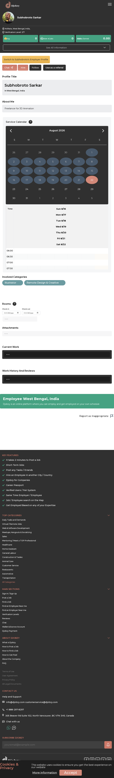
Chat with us (13, 722)
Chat (4, 623)
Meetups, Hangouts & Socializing (17, 532)
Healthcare (7, 545)
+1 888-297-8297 (15, 710)
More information (44, 772)
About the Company (11, 659)
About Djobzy (10, 638)
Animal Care (7, 561)
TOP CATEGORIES (12, 515)
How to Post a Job (10, 646)
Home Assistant (9, 549)
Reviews (6, 618)
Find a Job (6, 602)
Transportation (9, 578)
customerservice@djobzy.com (41, 702)
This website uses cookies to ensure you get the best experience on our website (55, 766)
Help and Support (11, 696)
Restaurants (7, 570)
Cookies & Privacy (9, 766)
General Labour (9, 553)
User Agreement (10, 676)
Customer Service (10, 565)
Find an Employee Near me (14, 606)
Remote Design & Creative (43, 282)
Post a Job (6, 598)
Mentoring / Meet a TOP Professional (19, 540)
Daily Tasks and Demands (14, 520)
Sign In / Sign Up (9, 593)
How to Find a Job (10, 651)
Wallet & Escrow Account (13, 627)
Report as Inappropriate (93, 416)
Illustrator (10, 282)
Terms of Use (8, 671)
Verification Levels (10, 614)
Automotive (7, 574)
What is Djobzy (9, 642)
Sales (4, 536)
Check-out (26, 309)
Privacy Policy (8, 680)
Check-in (5, 309)
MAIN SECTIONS (10, 589)
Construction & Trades (12, 557)
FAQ (4, 663)
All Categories (8, 582)
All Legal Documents (11, 684)
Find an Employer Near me (14, 610)
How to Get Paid (9, 655)
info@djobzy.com (15, 702)
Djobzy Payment (9, 631)
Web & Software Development (16, 528)
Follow (35, 67)
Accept (70, 772)
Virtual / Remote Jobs (12, 524)
